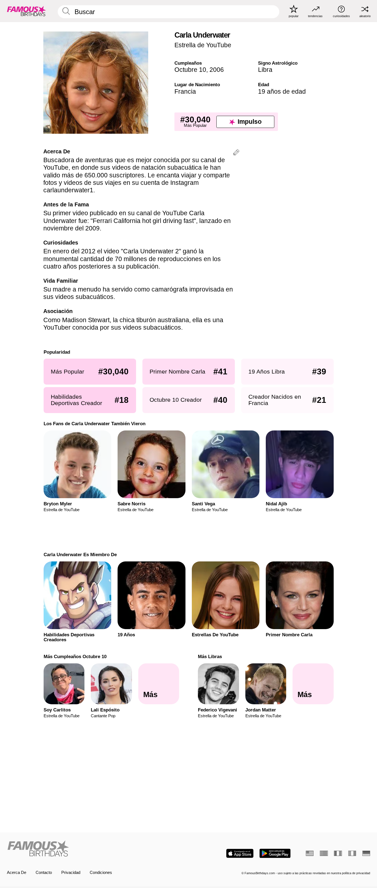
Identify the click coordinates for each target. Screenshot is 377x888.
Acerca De (16, 872)
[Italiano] (352, 853)
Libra (265, 69)
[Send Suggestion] (236, 153)
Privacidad (70, 872)
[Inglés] (310, 853)
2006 (216, 69)
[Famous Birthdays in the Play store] (275, 853)
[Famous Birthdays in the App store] (239, 853)
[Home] (96, 849)
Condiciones (101, 872)
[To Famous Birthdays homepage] (26, 11)
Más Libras (210, 656)
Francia (185, 91)
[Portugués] (324, 853)
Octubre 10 (190, 69)
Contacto (44, 872)
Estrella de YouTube (202, 45)
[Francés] (338, 853)
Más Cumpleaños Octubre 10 (74, 656)
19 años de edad (282, 91)
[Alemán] (366, 853)
